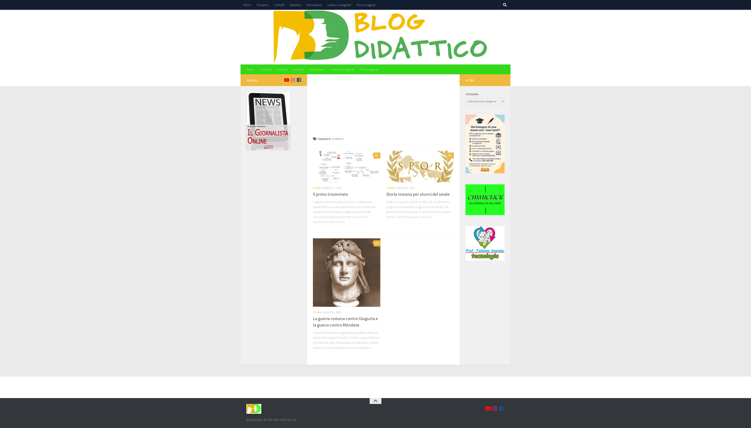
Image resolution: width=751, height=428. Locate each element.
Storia (317, 188)
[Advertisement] (383, 107)
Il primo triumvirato (330, 194)
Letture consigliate (339, 5)
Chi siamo (263, 5)
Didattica (295, 5)
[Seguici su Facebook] (298, 80)
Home (247, 5)
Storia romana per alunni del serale (418, 194)
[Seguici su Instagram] (292, 80)
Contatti (279, 5)
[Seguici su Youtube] (286, 80)
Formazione (314, 5)
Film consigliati (366, 5)
